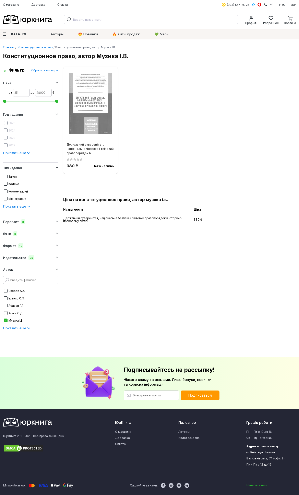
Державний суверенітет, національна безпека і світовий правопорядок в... (90, 149)
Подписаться (200, 395)
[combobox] (151, 19)
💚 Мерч (161, 34)
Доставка (38, 4)
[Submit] (68, 19)
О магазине (11, 4)
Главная (8, 47)
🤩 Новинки (88, 34)
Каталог (19, 34)
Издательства (189, 438)
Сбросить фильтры (44, 70)
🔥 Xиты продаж (126, 34)
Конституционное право (35, 47)
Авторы (57, 34)
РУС (282, 5)
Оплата (62, 4)
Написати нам (256, 485)
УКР (293, 5)
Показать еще (15, 153)
